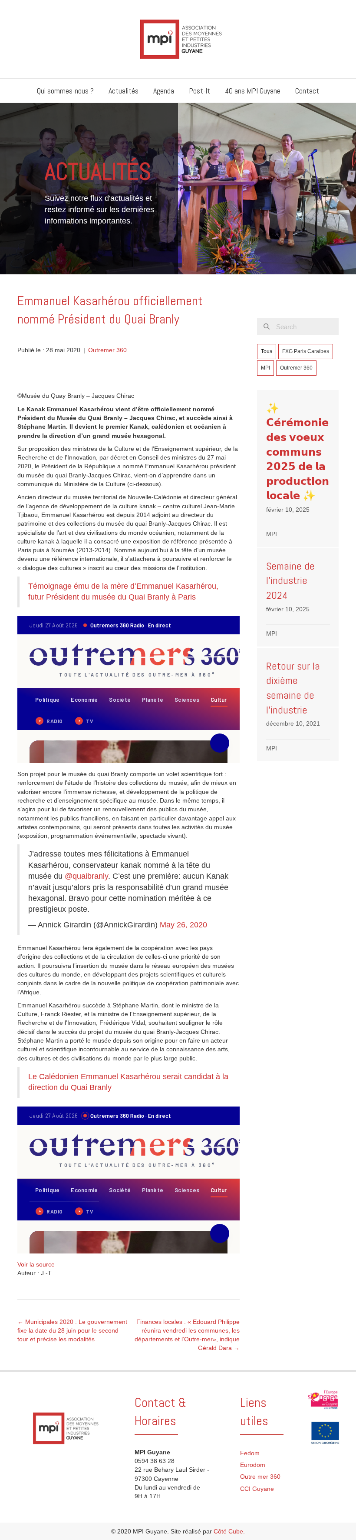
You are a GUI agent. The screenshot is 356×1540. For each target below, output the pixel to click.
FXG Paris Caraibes (305, 351)
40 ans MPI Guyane (252, 91)
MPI (265, 368)
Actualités (123, 91)
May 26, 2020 (183, 924)
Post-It (199, 91)
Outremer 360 (107, 350)
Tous (266, 351)
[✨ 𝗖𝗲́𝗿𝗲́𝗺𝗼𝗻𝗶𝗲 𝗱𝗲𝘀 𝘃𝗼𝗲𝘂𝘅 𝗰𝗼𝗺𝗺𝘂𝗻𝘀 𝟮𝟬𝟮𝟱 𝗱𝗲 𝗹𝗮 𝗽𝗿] (298, 468)
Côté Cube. (229, 1531)
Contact (307, 91)
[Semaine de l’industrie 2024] (298, 597)
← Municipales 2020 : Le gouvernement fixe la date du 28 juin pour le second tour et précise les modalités (72, 1330)
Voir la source (36, 1264)
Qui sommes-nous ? (65, 91)
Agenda (163, 91)
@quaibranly (86, 876)
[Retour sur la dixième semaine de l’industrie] (298, 704)
